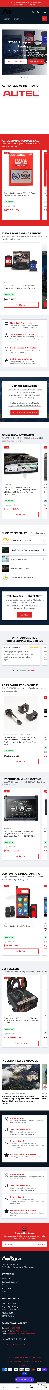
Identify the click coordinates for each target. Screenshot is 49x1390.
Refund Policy (23, 1361)
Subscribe (40, 1244)
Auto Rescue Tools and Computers (17, 734)
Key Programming (10, 1306)
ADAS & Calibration (10, 1310)
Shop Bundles (33, 58)
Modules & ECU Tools (20, 568)
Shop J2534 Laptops (12, 58)
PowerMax (8, 1015)
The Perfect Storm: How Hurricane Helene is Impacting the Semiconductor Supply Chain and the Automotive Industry (20, 1100)
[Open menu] (44, 11)
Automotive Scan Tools (21, 541)
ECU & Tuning (8, 1316)
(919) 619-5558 (35, 605)
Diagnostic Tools (9, 1303)
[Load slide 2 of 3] (24, 77)
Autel (6, 190)
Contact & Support (10, 1282)
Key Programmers (19, 559)
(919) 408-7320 (16, 605)
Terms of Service (24, 1365)
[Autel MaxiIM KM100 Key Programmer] (21, 902)
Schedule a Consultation (24, 608)
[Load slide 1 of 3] (21, 77)
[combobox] (24, 18)
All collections (37, 533)
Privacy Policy (12, 1361)
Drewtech (7, 484)
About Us (6, 1279)
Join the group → (27, 1134)
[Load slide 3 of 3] (27, 77)
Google (32, 671)
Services (5, 1285)
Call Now (25, 615)
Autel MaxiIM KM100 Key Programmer (21, 926)
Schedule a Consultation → (14, 1344)
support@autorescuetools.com (21, 1334)
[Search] (44, 18)
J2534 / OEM (7, 1313)
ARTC (6, 283)
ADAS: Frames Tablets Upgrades (25, 550)
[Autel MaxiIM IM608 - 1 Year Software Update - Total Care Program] (21, 169)
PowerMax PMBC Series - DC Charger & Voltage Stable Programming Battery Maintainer (21, 1020)
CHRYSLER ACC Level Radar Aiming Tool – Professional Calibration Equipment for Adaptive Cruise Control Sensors (21, 741)
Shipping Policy (36, 1361)
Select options (21, 1043)
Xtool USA (7, 828)
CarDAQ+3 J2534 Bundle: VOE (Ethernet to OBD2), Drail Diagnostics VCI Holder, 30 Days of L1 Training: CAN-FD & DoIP (20, 490)
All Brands (6, 1288)
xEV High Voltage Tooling (22, 577)
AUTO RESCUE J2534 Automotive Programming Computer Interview (19, 286)
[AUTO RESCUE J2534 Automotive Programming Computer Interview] (21, 261)
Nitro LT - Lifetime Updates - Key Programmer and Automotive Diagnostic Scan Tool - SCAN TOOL (19, 833)
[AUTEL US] (21, 93)
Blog (4, 1291)
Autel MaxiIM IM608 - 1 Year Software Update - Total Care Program (20, 194)
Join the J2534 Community (24, 412)
